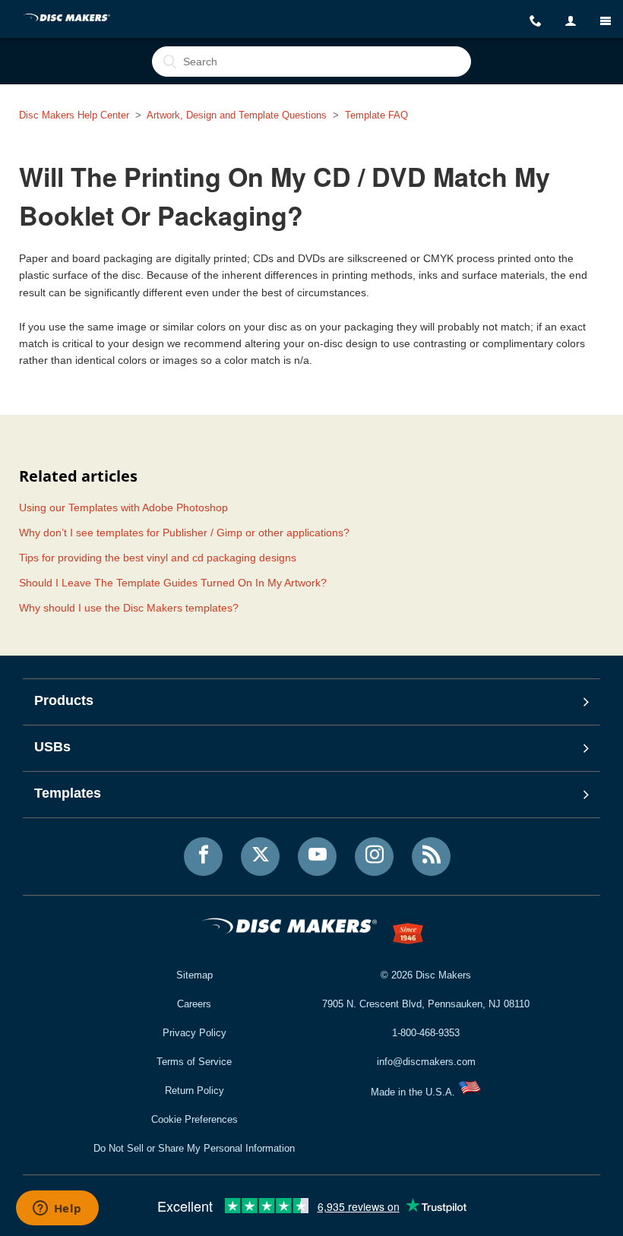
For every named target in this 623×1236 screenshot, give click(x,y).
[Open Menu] (605, 20)
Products (63, 700)
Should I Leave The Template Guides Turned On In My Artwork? (173, 583)
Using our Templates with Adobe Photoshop (123, 507)
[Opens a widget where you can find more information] (57, 1209)
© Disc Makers (426, 975)
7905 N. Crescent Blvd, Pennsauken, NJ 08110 (426, 1004)
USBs (52, 746)
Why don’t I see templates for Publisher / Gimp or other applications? (184, 532)
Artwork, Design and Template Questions (237, 115)
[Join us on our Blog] (431, 856)
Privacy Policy (194, 1032)
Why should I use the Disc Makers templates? (129, 608)
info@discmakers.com (426, 1061)
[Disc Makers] (67, 19)
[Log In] (570, 21)
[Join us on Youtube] (317, 856)
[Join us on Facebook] (203, 856)
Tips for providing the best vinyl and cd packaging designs (157, 558)
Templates (67, 793)
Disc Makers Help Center (74, 115)
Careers (194, 1004)
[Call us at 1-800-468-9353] (536, 21)
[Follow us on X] (260, 856)
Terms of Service (194, 1061)
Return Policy (194, 1090)
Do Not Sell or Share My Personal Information (194, 1148)
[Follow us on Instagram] (374, 856)
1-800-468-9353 (426, 1032)
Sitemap (194, 975)
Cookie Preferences (194, 1119)
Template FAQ (376, 115)
